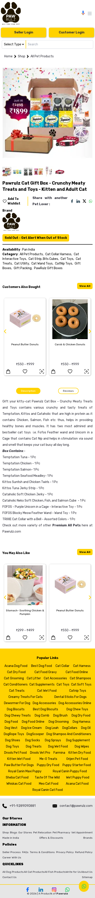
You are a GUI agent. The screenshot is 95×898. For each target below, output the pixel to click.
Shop (21, 56)
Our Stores (25, 832)
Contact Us (9, 877)
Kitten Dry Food (79, 753)
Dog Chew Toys (77, 709)
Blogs (13, 832)
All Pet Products (42, 56)
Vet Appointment (82, 832)
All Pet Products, (32, 254)
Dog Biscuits (16, 709)
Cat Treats (17, 691)
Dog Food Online (33, 722)
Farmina (59, 753)
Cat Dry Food (16, 672)
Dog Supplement (78, 740)
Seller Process (11, 852)
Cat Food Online (77, 672)
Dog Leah (52, 728)
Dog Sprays (53, 740)
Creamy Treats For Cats (25, 697)
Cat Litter (34, 678)
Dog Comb (42, 715)
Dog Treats (34, 746)
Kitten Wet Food (18, 759)
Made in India (10, 837)
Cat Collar (62, 666)
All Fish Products (55, 871)
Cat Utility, (22, 263)
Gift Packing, (23, 268)
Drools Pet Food (15, 753)
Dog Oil (86, 728)
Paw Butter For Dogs (19, 765)
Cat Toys (63, 684)
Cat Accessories (55, 678)
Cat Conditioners (16, 684)
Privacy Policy (65, 852)
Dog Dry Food (81, 715)
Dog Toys (12, 746)
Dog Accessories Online (75, 703)
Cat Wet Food (47, 691)
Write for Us (73, 871)
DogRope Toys (14, 734)
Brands (88, 837)
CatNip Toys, (64, 263)
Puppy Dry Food (48, 765)
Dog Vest (11, 728)
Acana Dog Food (15, 666)
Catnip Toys (77, 691)
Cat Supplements (42, 684)
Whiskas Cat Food (18, 784)
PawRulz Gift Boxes (48, 268)
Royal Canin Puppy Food (70, 771)
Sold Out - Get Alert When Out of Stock (36, 238)
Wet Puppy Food (77, 777)
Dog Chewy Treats (18, 715)
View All (84, 286)
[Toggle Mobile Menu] (89, 13)
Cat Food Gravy (45, 672)
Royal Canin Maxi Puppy (25, 771)
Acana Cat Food (77, 784)
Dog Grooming (59, 722)
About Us (87, 871)
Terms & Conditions (42, 852)
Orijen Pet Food (77, 759)
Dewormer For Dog (17, 703)
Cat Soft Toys (81, 684)
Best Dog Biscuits (45, 709)
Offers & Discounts (51, 837)
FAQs (25, 852)
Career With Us (11, 857)
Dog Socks (32, 740)
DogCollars (69, 728)
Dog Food (11, 722)
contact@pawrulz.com (76, 806)
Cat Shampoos (80, 678)
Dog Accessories (44, 703)
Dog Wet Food (58, 746)
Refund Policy (84, 852)
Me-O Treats (48, 759)
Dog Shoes (12, 740)
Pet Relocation (42, 832)
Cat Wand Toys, (42, 263)
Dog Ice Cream (31, 728)
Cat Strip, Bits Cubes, (43, 259)
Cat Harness (82, 666)
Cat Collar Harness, (58, 254)
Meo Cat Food (48, 784)
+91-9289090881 (23, 806)
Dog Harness (81, 722)
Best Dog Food (41, 666)
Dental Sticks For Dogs (70, 697)
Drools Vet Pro (40, 753)
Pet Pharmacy (61, 832)
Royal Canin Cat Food (47, 790)
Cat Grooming (14, 678)
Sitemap (87, 877)
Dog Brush (60, 715)
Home (8, 56)
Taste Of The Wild (47, 777)
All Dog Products (13, 871)
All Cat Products (34, 871)
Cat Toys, (67, 259)
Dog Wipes (82, 746)
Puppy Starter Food (77, 765)
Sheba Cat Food (17, 777)
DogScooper (35, 734)
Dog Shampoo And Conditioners (68, 734)
